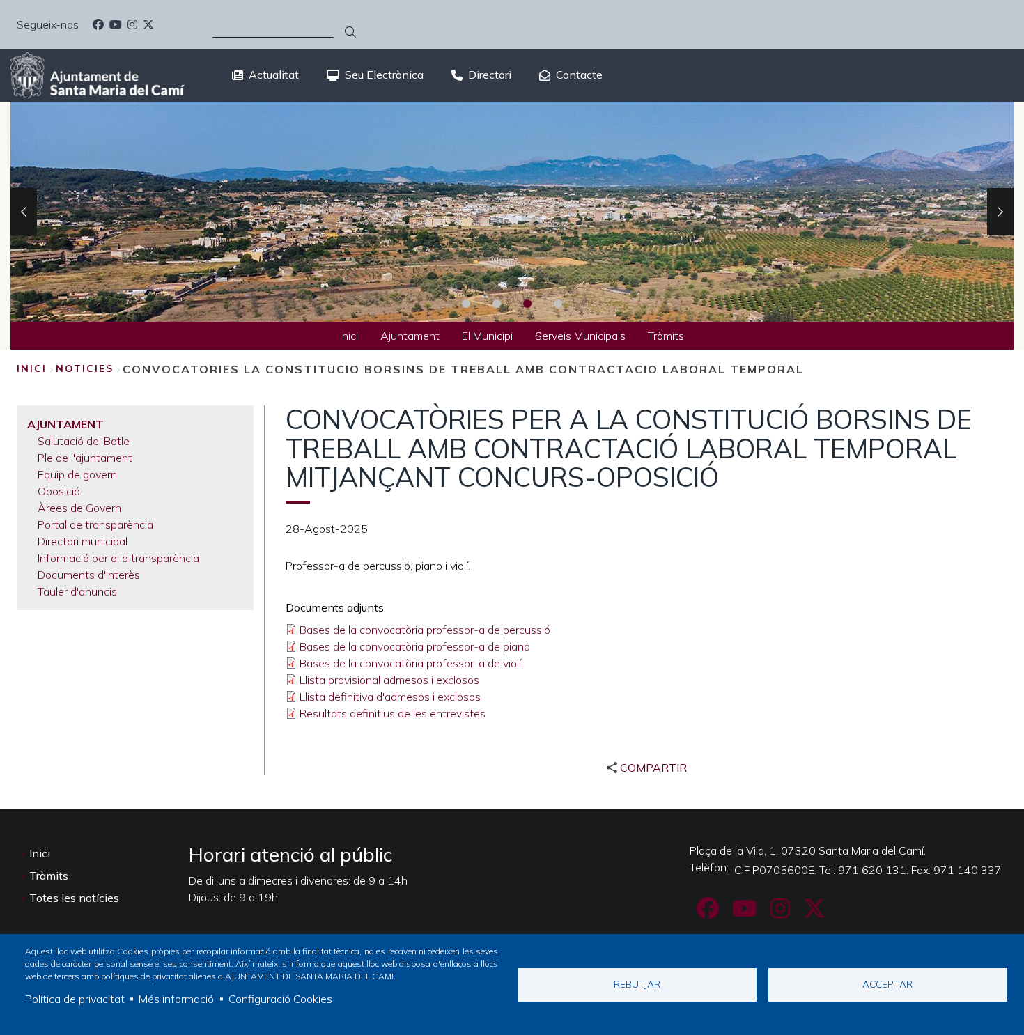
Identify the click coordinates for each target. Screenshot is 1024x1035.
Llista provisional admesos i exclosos (389, 680)
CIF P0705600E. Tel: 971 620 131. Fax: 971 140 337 (868, 870)
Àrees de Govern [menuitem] (79, 508)
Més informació (176, 999)
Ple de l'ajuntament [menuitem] (85, 458)
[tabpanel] (512, 212)
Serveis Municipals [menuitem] (580, 336)
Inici (32, 368)
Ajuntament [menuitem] (410, 336)
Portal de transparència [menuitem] (95, 524)
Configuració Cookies (280, 999)
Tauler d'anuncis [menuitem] (77, 591)
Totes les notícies (74, 898)
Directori (489, 74)
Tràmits (48, 875)
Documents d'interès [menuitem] (89, 575)
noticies (85, 368)
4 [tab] (558, 303)
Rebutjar (637, 984)
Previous (23, 211)
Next (1000, 211)
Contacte (579, 74)
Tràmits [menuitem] (666, 336)
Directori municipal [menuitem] (82, 541)
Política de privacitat (75, 999)
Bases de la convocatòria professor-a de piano (415, 646)
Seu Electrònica (384, 74)
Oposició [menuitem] (59, 491)
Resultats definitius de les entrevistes (393, 713)
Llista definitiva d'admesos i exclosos (390, 696)
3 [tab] (527, 303)
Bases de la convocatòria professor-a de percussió (425, 630)
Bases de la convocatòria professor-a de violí (410, 663)
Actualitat (274, 74)
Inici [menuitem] (349, 336)
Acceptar (887, 984)
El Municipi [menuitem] (487, 336)
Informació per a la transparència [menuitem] (118, 558)
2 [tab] (496, 303)
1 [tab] (466, 303)
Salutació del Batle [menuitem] (84, 441)
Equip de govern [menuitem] (77, 474)
